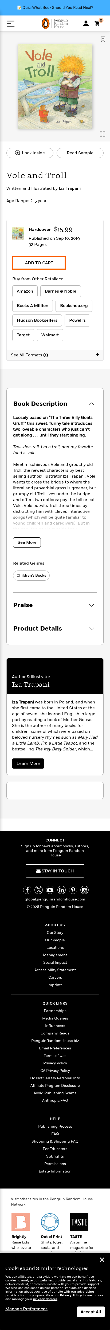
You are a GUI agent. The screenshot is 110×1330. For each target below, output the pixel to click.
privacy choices (45, 1299)
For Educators (55, 1148)
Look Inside (33, 153)
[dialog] (55, 1291)
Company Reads (55, 1033)
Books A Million (32, 306)
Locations (55, 947)
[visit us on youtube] (50, 890)
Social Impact (55, 962)
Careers (55, 977)
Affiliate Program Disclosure (55, 1085)
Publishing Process (55, 1126)
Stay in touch (57, 871)
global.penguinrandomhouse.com (55, 899)
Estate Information (55, 1171)
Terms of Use (55, 1055)
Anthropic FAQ (55, 1100)
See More (27, 542)
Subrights (55, 1156)
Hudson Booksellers (37, 320)
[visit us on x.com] (38, 890)
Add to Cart (39, 263)
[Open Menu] (10, 24)
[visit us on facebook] (27, 890)
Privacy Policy (55, 1063)
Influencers (55, 1025)
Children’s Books (31, 575)
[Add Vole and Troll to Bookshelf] (103, 39)
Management (55, 955)
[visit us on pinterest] (73, 890)
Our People (55, 940)
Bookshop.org (74, 306)
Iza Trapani (70, 188)
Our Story (55, 932)
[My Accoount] (86, 23)
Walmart (50, 335)
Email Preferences (55, 1048)
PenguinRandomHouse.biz (55, 1040)
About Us (55, 925)
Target (23, 335)
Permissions (55, 1163)
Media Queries (55, 1018)
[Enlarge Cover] (102, 134)
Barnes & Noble (60, 291)
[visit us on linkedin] (61, 890)
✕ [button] (102, 1260)
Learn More (29, 764)
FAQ (55, 1133)
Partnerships (55, 1010)
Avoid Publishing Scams (55, 1093)
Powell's (77, 320)
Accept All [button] (91, 1312)
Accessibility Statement (55, 970)
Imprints (55, 984)
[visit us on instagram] (84, 890)
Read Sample (80, 153)
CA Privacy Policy (55, 1070)
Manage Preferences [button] (26, 1309)
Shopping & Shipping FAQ (55, 1141)
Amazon (25, 291)
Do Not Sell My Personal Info (55, 1078)
